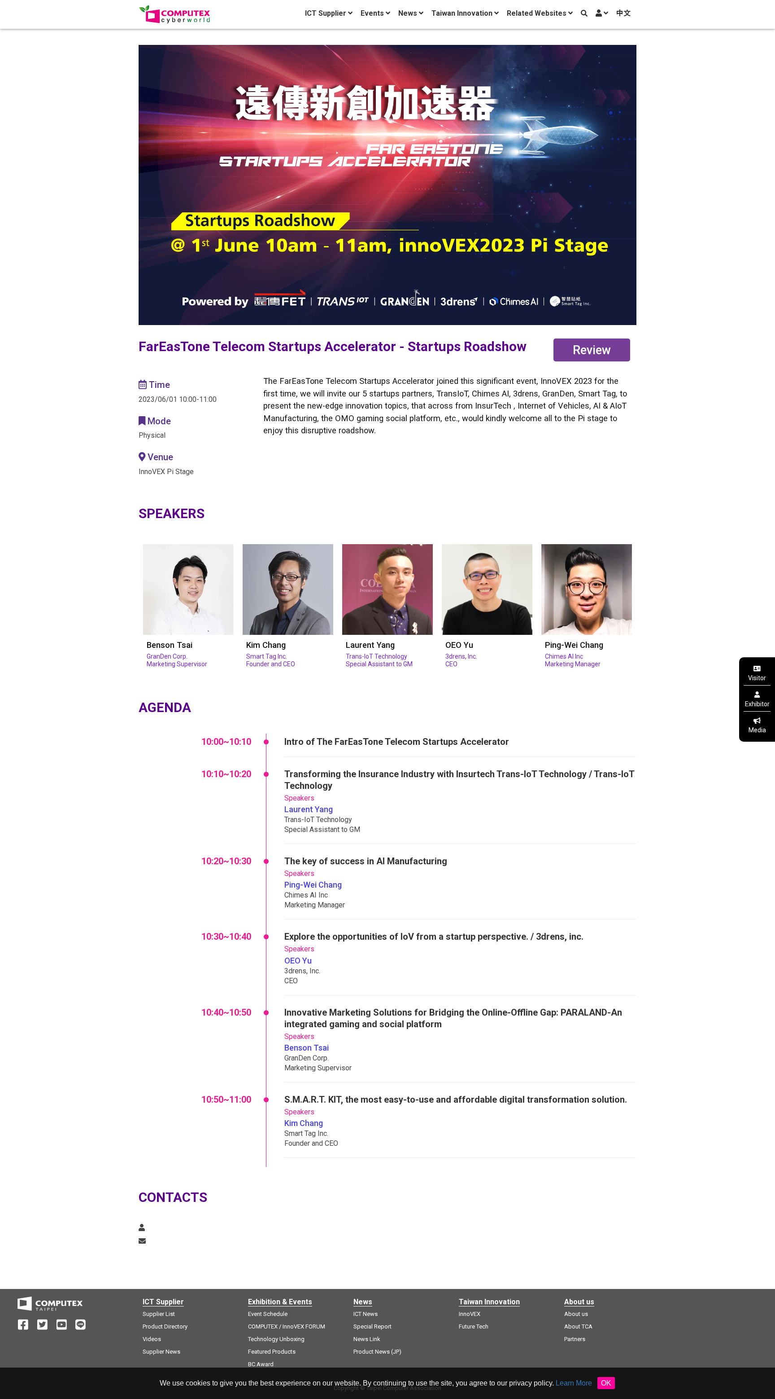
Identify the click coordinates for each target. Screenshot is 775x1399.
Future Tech (473, 1326)
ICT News (365, 1314)
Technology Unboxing (276, 1339)
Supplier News (161, 1351)
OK (606, 1383)
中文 (623, 13)
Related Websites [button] (537, 13)
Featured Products (272, 1351)
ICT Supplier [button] (326, 13)
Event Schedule (267, 1314)
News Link (366, 1339)
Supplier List (159, 1314)
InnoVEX (469, 1314)
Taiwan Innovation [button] (462, 13)
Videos (152, 1339)
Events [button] (373, 13)
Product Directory (165, 1326)
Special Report (372, 1326)
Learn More (574, 1383)
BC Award (261, 1364)
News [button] (408, 13)
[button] (601, 13)
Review (592, 350)
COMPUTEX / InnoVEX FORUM (286, 1326)
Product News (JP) (377, 1351)
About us (576, 1314)
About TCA (578, 1326)
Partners (574, 1339)
